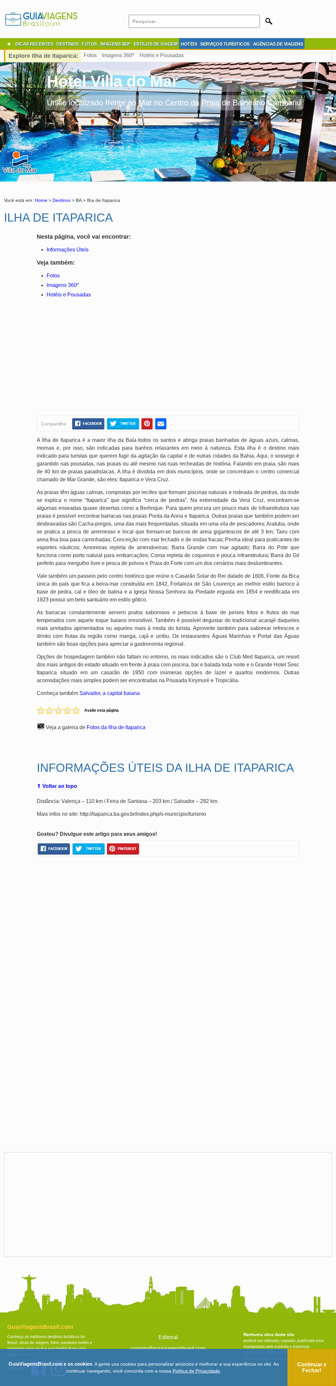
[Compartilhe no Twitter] (123, 423)
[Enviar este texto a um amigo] (161, 423)
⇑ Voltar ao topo (57, 786)
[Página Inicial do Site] (9, 44)
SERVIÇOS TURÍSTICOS (225, 44)
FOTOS (89, 44)
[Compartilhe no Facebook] (88, 423)
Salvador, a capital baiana (109, 693)
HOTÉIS (189, 44)
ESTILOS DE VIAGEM (156, 44)
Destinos (61, 200)
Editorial (168, 1337)
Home (41, 200)
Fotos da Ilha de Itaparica (116, 727)
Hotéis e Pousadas (161, 55)
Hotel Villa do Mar (112, 81)
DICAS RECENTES (34, 44)
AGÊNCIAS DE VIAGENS (278, 44)
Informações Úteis (68, 249)
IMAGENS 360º (115, 44)
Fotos (90, 55)
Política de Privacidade (196, 1371)
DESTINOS (67, 44)
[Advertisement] (100, 358)
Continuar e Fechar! (311, 1367)
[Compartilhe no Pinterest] (147, 423)
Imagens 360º (118, 55)
